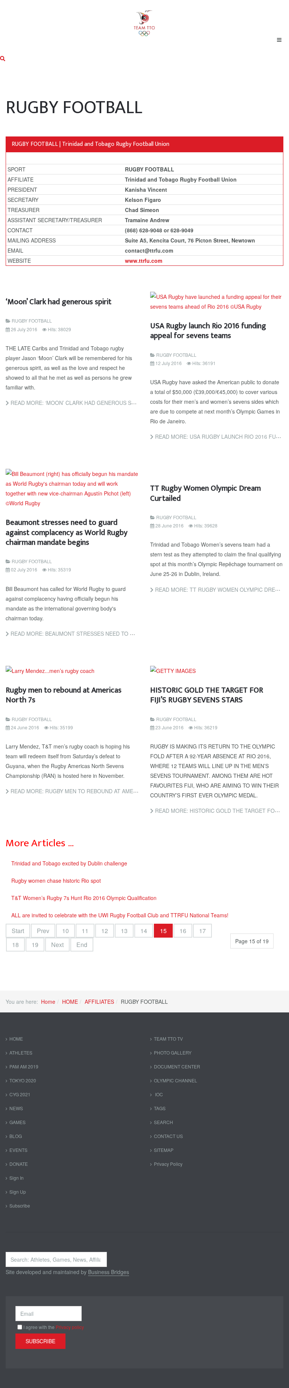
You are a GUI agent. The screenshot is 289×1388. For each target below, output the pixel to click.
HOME (70, 1001)
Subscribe (19, 1205)
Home (48, 1001)
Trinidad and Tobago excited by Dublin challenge (69, 863)
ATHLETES (20, 1052)
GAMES (17, 1122)
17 (202, 930)
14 (143, 930)
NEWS (16, 1108)
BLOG (15, 1136)
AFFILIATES (99, 1001)
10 (65, 930)
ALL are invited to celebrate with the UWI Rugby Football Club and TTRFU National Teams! (119, 915)
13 (124, 930)
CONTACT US (168, 1136)
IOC (158, 1094)
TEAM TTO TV (168, 1038)
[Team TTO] (144, 19)
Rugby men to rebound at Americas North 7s (64, 694)
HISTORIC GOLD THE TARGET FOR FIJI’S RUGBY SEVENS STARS (206, 694)
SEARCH (163, 1122)
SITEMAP (163, 1150)
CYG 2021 (19, 1094)
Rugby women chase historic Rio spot (56, 880)
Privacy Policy (168, 1164)
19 (35, 944)
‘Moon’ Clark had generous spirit (58, 301)
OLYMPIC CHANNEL (175, 1080)
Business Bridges (108, 1272)
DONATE (18, 1164)
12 (104, 930)
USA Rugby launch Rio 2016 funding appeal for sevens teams (208, 330)
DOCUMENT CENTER (177, 1066)
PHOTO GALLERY (173, 1052)
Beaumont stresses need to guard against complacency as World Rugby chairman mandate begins (67, 532)
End (81, 944)
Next (57, 944)
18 (15, 944)
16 (182, 930)
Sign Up (17, 1191)
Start (18, 930)
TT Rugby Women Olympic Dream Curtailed (205, 493)
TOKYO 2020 (22, 1080)
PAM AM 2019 (23, 1066)
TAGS (160, 1108)
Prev (43, 930)
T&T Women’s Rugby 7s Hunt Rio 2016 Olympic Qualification (84, 898)
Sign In (16, 1177)
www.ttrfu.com (143, 260)
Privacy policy (70, 1327)
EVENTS (18, 1150)
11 (85, 930)
